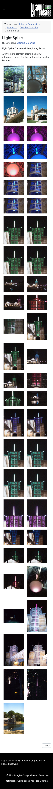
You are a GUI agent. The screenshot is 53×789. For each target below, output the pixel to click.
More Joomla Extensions (8, 740)
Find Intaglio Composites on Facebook (29, 775)
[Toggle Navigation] (4, 10)
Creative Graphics (25, 42)
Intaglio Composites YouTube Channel (28, 780)
